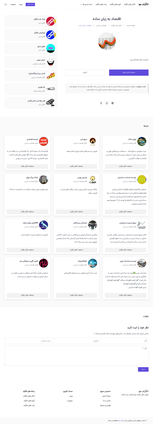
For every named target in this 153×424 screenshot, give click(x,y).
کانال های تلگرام (129, 4)
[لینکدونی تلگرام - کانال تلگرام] (50, 35)
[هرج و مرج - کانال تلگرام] (50, 48)
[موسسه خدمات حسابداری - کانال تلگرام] (141, 179)
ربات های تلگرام (101, 4)
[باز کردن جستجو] (5, 4)
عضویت (13, 4)
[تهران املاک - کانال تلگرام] (141, 141)
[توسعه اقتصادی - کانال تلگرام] (43, 141)
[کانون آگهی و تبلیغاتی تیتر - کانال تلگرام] (43, 263)
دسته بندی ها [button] (87, 4)
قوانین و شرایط (105, 405)
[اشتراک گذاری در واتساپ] (107, 103)
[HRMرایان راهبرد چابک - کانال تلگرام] (43, 225)
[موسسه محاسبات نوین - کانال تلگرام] (141, 263)
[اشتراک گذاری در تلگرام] (113, 103)
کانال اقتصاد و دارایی (38, 77)
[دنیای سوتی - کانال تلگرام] (50, 62)
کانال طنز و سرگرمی (39, 64)
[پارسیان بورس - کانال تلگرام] (92, 179)
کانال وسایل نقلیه (39, 91)
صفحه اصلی (106, 396)
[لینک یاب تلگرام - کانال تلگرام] (50, 21)
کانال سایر (42, 23)
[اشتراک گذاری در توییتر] (101, 103)
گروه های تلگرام (115, 4)
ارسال (143, 369)
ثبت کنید (30, 4)
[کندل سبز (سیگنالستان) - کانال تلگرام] (50, 75)
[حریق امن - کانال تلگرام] (92, 141)
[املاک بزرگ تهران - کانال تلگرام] (43, 179)
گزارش (85, 72)
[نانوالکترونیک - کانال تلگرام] (92, 263)
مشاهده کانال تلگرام (129, 72)
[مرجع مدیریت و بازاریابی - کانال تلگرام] (141, 225)
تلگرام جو (144, 391)
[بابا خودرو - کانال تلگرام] (50, 89)
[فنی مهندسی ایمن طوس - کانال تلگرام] (50, 103)
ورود (20, 4)
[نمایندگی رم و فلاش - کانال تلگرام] (92, 225)
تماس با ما (107, 401)
